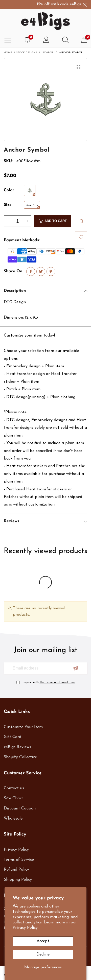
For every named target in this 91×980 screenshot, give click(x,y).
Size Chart (13, 798)
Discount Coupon (20, 808)
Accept (43, 941)
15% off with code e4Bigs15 (58, 4)
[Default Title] (29, 190)
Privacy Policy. (25, 928)
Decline (43, 954)
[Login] (46, 40)
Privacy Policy (16, 850)
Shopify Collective (20, 757)
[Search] (65, 40)
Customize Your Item (23, 727)
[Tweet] (40, 271)
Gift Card (12, 737)
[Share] (30, 271)
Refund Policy (16, 870)
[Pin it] (51, 271)
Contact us (14, 788)
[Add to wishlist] (81, 237)
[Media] (78, 67)
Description (15, 291)
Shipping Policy (18, 880)
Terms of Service (19, 860)
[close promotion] (84, 4)
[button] (8, 221)
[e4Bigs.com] (45, 21)
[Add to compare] (81, 221)
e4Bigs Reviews (17, 747)
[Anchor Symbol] (45, 99)
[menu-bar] (7, 40)
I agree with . (49, 682)
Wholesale (13, 819)
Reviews (11, 521)
